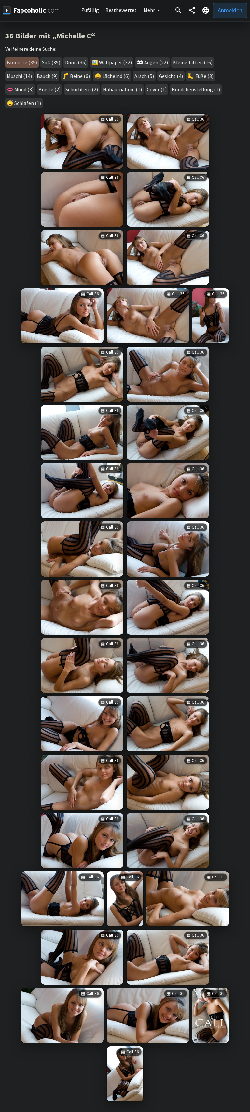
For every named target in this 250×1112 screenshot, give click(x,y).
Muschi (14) (19, 76)
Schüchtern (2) (81, 89)
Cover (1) (157, 89)
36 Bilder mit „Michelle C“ (50, 36)
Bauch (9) (47, 76)
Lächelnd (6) (116, 76)
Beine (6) (80, 76)
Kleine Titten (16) (193, 62)
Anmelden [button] (230, 10)
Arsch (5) (144, 76)
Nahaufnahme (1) (122, 89)
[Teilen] (192, 10)
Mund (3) (24, 89)
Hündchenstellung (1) (196, 89)
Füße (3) (204, 76)
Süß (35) (51, 62)
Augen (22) (156, 62)
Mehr (149, 10)
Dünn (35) (76, 62)
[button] (206, 10)
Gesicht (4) (171, 76)
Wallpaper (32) (115, 62)
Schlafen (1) (27, 103)
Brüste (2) (49, 89)
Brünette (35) (22, 62)
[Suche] (178, 10)
